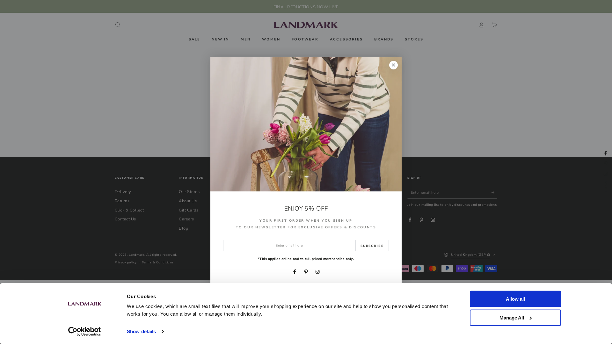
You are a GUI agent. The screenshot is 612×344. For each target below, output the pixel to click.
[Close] (393, 65)
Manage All (511, 317)
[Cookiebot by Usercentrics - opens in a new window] (85, 331)
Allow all (515, 299)
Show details (141, 331)
